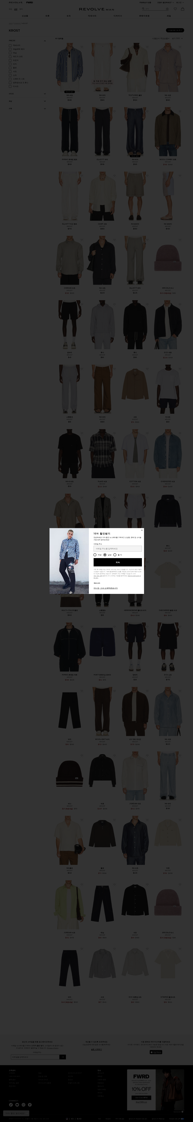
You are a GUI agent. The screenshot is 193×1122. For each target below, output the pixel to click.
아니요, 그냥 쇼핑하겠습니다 (106, 588)
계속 (118, 562)
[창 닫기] (142, 530)
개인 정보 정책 (98, 576)
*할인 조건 (97, 583)
